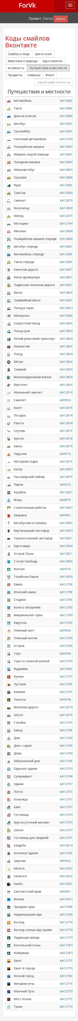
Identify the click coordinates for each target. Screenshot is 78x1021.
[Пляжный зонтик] (8, 638)
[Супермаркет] (8, 776)
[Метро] (8, 362)
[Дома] (8, 753)
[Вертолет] (8, 385)
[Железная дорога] (8, 707)
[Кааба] (8, 884)
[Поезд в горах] (8, 308)
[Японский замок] (8, 592)
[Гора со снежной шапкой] (8, 661)
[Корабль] (8, 492)
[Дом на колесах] (8, 116)
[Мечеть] (8, 868)
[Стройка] (8, 722)
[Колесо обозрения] (8, 607)
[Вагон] (8, 292)
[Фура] (8, 185)
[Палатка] (8, 699)
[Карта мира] (8, 546)
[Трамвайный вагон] (8, 300)
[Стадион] (8, 600)
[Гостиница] (8, 815)
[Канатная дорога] (8, 269)
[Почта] (8, 792)
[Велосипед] (8, 208)
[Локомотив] (8, 346)
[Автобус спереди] (8, 246)
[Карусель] (8, 623)
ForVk (27, 5)
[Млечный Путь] (8, 991)
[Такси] (8, 108)
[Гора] (8, 653)
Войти (60, 19)
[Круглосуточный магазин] (8, 822)
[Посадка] (8, 415)
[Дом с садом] (8, 745)
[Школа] (8, 830)
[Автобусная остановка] (8, 523)
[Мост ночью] (8, 999)
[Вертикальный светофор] (8, 530)
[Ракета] (8, 423)
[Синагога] (8, 876)
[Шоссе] (8, 715)
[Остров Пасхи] (8, 554)
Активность (16, 68)
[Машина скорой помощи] (8, 154)
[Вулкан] (8, 676)
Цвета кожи (43, 54)
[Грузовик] (8, 177)
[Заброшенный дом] (8, 761)
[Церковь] (8, 861)
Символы (33, 75)
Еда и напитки (52, 61)
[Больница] (8, 799)
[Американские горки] (8, 615)
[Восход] (8, 922)
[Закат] (8, 960)
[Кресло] (8, 438)
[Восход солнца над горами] (8, 930)
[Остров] (8, 646)
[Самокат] (8, 200)
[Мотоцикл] (8, 223)
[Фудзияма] (8, 669)
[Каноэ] (8, 446)
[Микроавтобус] (8, 170)
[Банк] (8, 807)
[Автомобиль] (8, 101)
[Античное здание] (8, 853)
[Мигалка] (8, 231)
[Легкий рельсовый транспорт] (8, 339)
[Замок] (8, 584)
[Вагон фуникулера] (8, 277)
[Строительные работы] (8, 507)
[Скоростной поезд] (8, 323)
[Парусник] (8, 454)
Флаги (50, 75)
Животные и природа (22, 61)
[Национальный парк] (8, 914)
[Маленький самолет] (8, 392)
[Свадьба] (8, 845)
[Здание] (8, 784)
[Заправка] (8, 515)
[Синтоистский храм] (8, 891)
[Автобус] (8, 124)
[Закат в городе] (8, 968)
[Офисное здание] (8, 769)
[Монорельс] (8, 316)
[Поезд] (8, 354)
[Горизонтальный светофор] (8, 538)
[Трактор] (8, 193)
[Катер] (8, 469)
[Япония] (8, 899)
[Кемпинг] (8, 692)
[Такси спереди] (8, 262)
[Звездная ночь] (8, 984)
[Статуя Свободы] (8, 561)
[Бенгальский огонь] (8, 945)
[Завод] (8, 730)
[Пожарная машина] (8, 162)
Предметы (15, 75)
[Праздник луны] (8, 907)
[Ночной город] (8, 976)
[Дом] (8, 738)
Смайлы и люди (19, 54)
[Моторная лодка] (8, 461)
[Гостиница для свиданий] (8, 838)
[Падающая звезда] (8, 937)
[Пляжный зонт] (8, 630)
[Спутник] (8, 431)
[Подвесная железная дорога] (8, 285)
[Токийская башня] (8, 577)
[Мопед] (8, 216)
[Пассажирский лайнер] (8, 477)
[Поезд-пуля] (8, 331)
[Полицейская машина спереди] (8, 239)
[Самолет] (8, 400)
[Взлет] (8, 408)
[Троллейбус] (8, 131)
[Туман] (8, 1007)
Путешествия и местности (48, 68)
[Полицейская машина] (8, 147)
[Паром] (8, 484)
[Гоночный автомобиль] (8, 139)
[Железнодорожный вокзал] (8, 377)
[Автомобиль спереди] (8, 254)
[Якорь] (8, 500)
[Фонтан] (8, 569)
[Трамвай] (8, 369)
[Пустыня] (8, 684)
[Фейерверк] (8, 953)
